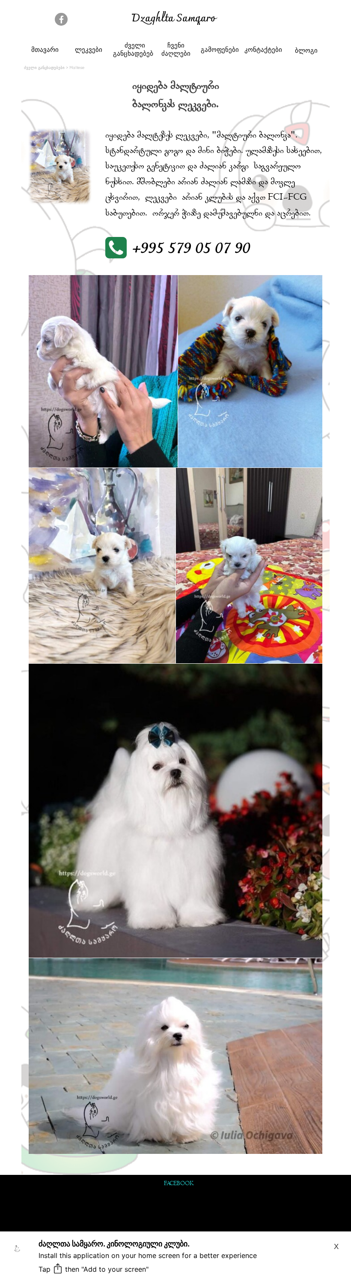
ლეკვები (88, 49)
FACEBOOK (178, 1183)
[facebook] (61, 19)
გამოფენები (220, 49)
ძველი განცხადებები (135, 49)
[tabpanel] (174, 19)
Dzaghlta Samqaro (173, 19)
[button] (180, 249)
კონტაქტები (263, 49)
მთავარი (45, 49)
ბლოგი (306, 50)
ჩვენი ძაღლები (175, 49)
